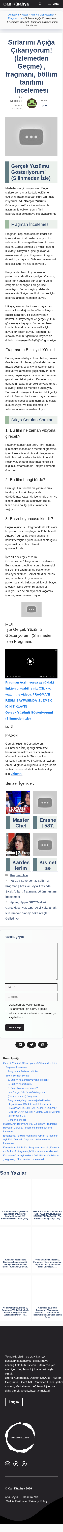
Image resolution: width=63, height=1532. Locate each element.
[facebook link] (24, 1463)
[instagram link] (7, 1463)
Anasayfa (13, 14)
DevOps (45, 1377)
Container (40, 1382)
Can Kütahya (16, 4)
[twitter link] (15, 1463)
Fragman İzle (15, 18)
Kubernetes (21, 1377)
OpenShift (26, 1382)
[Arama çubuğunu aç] (40, 4)
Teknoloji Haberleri (34, 1369)
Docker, (34, 1377)
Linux (50, 1382)
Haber (24, 14)
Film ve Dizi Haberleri (42, 14)
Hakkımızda (30, 1497)
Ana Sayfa (11, 1497)
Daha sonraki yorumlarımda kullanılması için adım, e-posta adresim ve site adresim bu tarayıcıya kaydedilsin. (32, 1011)
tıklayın (16, 773)
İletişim (14, 1402)
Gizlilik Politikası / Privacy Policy (26, 1501)
